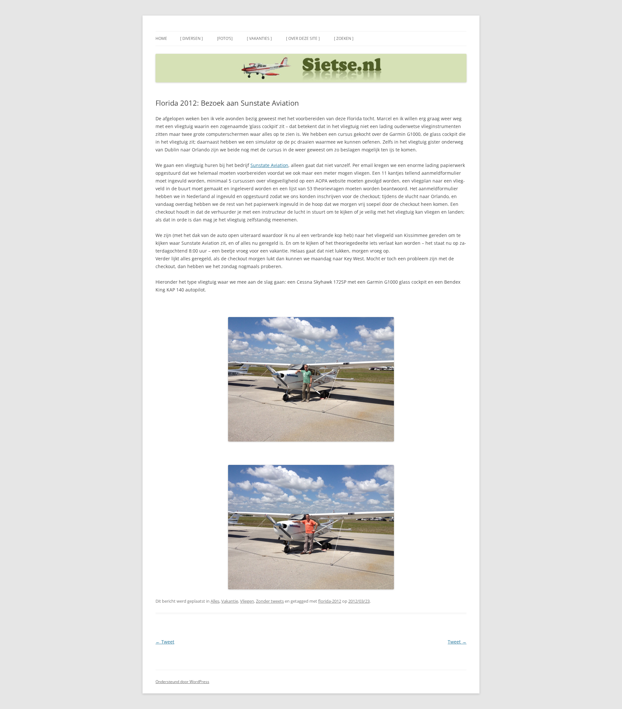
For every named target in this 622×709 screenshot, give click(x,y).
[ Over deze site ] (303, 38)
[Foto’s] (225, 38)
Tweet (165, 642)
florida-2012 (329, 601)
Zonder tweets (270, 601)
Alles (215, 601)
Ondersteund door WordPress (182, 681)
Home (161, 38)
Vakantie (229, 601)
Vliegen (247, 601)
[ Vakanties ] (259, 38)
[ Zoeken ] (343, 38)
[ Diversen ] (191, 38)
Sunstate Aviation (269, 165)
